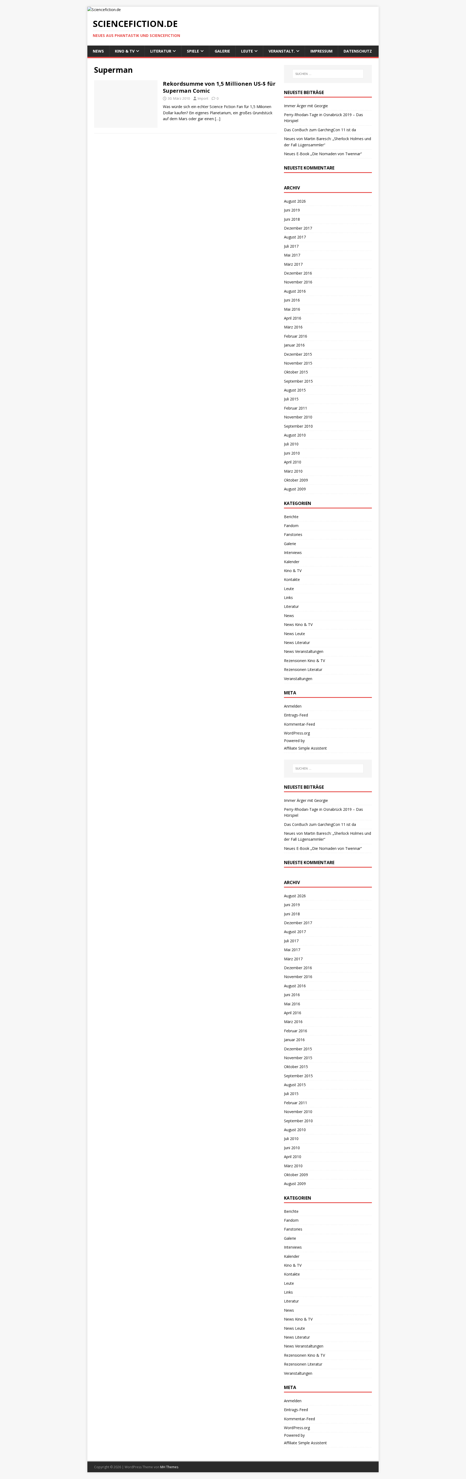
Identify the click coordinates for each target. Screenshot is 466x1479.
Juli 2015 (291, 398)
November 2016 (298, 282)
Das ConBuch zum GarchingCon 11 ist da (320, 129)
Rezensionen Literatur (303, 669)
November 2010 (298, 417)
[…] (217, 118)
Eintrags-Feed (296, 715)
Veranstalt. (282, 51)
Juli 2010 (291, 443)
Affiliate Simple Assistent (305, 748)
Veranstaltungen (298, 678)
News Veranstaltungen (303, 651)
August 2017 (295, 237)
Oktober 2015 (296, 372)
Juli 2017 (291, 246)
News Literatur (297, 642)
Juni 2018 (292, 219)
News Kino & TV (298, 624)
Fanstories (293, 534)
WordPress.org (297, 733)
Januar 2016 (294, 345)
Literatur (160, 51)
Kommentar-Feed (299, 724)
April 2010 (292, 462)
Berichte (291, 516)
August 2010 (295, 435)
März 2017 (293, 264)
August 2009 (295, 488)
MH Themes (169, 1467)
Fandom (291, 525)
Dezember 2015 (298, 354)
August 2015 (295, 390)
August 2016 (295, 291)
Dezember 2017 (298, 228)
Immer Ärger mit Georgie (306, 105)
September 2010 (298, 426)
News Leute (294, 633)
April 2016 (292, 318)
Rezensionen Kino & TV (304, 660)
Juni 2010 (292, 453)
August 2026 (295, 201)
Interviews (293, 552)
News (98, 51)
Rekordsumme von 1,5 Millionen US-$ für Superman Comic (219, 87)
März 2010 (293, 471)
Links (288, 597)
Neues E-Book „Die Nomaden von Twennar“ (323, 153)
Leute (247, 51)
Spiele (193, 51)
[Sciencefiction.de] (104, 9)
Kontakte (292, 579)
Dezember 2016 (298, 273)
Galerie (222, 51)
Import (203, 98)
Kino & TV (125, 51)
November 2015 (298, 363)
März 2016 (293, 327)
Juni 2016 (292, 300)
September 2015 (298, 381)
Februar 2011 (295, 408)
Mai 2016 (292, 309)
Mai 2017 (292, 255)
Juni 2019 (292, 210)
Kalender (291, 561)
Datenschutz (358, 51)
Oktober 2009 (296, 480)
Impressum (321, 51)
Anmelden (292, 706)
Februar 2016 (295, 336)
